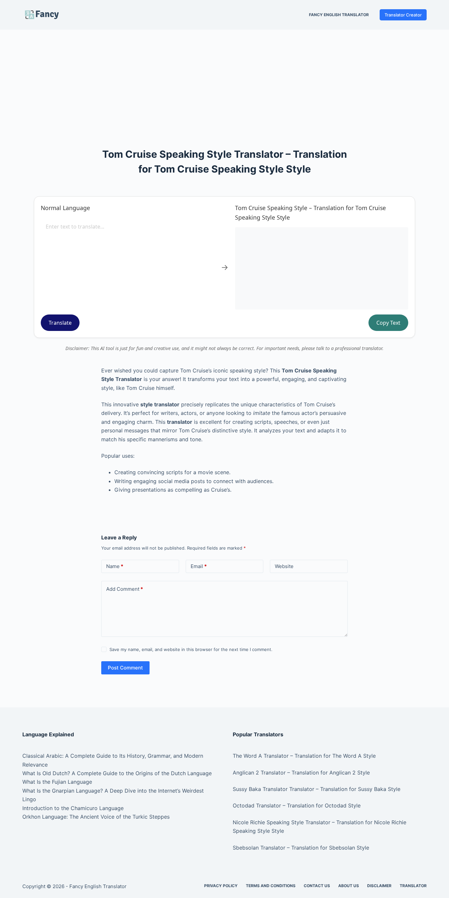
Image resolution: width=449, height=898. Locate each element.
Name (114, 566)
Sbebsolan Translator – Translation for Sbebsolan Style (301, 847)
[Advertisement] (224, 78)
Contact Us (317, 885)
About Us (348, 885)
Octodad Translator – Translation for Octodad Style (297, 805)
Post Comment (125, 668)
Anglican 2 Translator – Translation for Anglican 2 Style (301, 772)
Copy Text (388, 322)
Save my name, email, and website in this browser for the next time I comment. (190, 649)
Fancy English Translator (339, 14)
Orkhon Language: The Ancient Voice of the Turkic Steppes (96, 816)
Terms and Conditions (270, 885)
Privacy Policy (221, 885)
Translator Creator (403, 14)
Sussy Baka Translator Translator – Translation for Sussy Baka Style (316, 789)
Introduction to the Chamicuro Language (73, 808)
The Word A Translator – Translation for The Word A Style (304, 755)
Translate (60, 322)
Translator (413, 885)
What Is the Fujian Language (57, 781)
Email (199, 566)
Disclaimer (379, 885)
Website (284, 566)
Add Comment (124, 589)
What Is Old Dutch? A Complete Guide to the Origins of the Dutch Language (117, 773)
